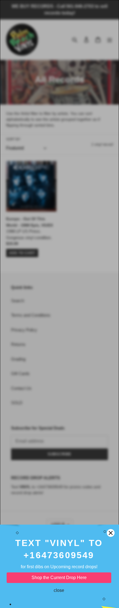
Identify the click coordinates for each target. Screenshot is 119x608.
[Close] (111, 533)
